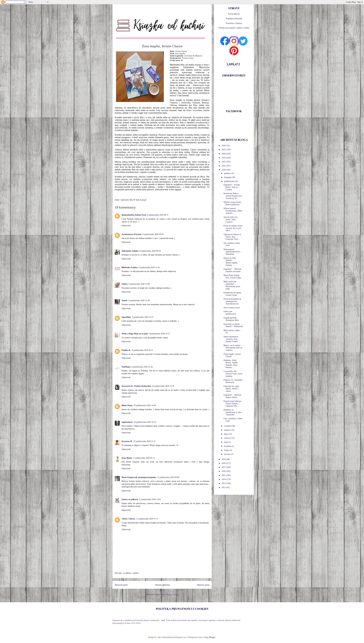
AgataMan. (126, 317)
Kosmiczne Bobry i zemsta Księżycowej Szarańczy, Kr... (233, 195)
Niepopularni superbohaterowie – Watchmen (232, 251)
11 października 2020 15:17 (147, 519)
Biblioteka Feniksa (130, 267)
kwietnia (227, 446)
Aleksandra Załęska (130, 251)
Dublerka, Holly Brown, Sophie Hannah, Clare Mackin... (231, 363)
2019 (224, 459)
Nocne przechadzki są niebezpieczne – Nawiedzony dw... (232, 301)
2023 (224, 158)
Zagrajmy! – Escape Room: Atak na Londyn (232, 187)
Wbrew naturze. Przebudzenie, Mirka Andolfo (233, 210)
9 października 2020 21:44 (142, 367)
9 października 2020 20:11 (142, 350)
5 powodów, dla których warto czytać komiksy (233, 373)
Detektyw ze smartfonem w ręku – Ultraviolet (233, 412)
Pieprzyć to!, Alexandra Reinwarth (233, 381)
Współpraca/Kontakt (234, 19)
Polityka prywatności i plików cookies (234, 28)
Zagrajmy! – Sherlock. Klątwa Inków (233, 396)
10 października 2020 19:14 (145, 422)
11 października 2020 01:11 (144, 458)
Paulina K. (126, 350)
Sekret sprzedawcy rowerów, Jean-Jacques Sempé (231, 339)
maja (226, 442)
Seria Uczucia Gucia (232, 308)
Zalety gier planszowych (230, 312)
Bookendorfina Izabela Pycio (134, 215)
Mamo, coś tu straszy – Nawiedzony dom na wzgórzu (233, 347)
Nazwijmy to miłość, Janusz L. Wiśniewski (233, 325)
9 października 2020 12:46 (139, 300)
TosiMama (126, 367)
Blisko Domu (127, 405)
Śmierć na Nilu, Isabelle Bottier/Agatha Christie (230, 261)
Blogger (212, 637)
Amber (125, 300)
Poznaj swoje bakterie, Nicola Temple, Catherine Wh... (233, 403)
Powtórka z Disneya (234, 23)
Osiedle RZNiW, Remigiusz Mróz (231, 319)
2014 (224, 479)
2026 (224, 146)
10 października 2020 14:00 (145, 405)
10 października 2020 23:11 (144, 441)
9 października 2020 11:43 (149, 267)
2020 (224, 170)
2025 (224, 150)
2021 (224, 166)
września (228, 426)
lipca (226, 434)
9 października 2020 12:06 (139, 284)
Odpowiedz (126, 226)
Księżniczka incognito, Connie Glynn (233, 294)
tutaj (163, 620)
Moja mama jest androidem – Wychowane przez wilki (232, 285)
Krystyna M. (127, 441)
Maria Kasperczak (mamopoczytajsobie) (139, 477)
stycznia (227, 454)
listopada (228, 177)
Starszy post (203, 584)
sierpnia (227, 430)
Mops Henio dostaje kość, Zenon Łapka (232, 276)
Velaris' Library (128, 519)
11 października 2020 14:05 (150, 499)
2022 (224, 162)
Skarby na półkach (130, 499)
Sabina (125, 284)
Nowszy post (121, 584)
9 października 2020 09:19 (153, 234)
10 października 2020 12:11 (163, 386)
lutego (227, 450)
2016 (224, 471)
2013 (224, 483)
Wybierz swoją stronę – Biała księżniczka (233, 203)
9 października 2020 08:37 (157, 215)
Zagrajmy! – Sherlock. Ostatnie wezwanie (233, 270)
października (229, 181)
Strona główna (162, 584)
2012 (224, 487)
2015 (224, 475)
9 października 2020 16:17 (159, 334)
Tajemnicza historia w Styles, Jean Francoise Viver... (232, 236)
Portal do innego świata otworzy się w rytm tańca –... (233, 228)
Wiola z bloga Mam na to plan (135, 334)
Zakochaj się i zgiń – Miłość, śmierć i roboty (232, 388)
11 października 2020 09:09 (168, 477)
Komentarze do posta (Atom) (167, 594)
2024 (224, 154)
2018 (224, 463)
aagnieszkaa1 (127, 422)
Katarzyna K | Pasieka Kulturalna (136, 386)
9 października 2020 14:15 (142, 317)
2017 (224, 467)
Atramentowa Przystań (131, 234)
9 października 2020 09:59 (150, 251)
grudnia (227, 173)
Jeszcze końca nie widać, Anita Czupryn (230, 219)
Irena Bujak (127, 458)
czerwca (227, 438)
